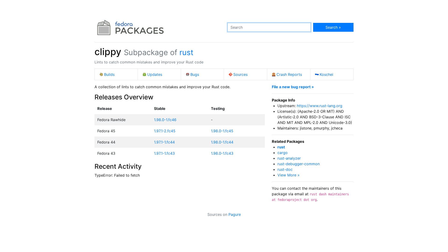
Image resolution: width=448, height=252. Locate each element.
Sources (240, 74)
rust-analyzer (289, 158)
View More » (288, 175)
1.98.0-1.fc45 (222, 131)
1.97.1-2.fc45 (164, 131)
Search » (333, 27)
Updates (154, 74)
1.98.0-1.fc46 (165, 119)
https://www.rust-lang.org (319, 105)
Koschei (326, 74)
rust (186, 52)
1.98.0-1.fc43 (222, 153)
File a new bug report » (293, 86)
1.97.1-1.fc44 (164, 142)
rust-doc (285, 169)
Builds (109, 74)
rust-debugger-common (298, 163)
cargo (282, 152)
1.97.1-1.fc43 (164, 153)
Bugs (194, 74)
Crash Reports (289, 74)
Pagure (234, 214)
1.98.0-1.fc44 (222, 142)
